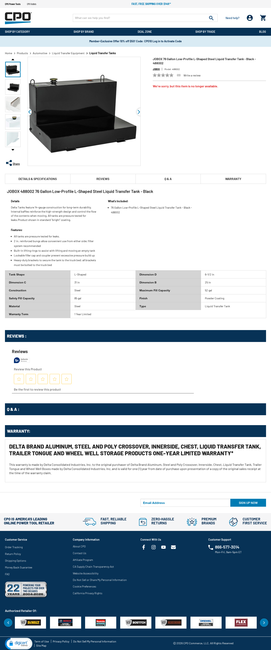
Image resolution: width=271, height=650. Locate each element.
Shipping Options (15, 560)
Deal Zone (145, 31)
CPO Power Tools (12, 4)
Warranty (233, 179)
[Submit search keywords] (211, 18)
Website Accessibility (85, 573)
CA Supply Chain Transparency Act (93, 566)
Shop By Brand (84, 31)
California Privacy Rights (87, 593)
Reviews (102, 179)
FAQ (7, 574)
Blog (262, 31)
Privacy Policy (61, 641)
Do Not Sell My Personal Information (94, 641)
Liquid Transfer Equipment (68, 53)
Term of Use (41, 641)
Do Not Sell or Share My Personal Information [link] (100, 580)
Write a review (192, 75)
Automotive (40, 53)
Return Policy (13, 554)
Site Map (41, 645)
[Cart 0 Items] (263, 17)
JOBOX (156, 69)
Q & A (168, 179)
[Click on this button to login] (250, 18)
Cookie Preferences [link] (84, 586)
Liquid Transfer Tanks (102, 53)
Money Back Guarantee (18, 567)
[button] (13, 69)
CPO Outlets (31, 4)
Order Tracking (14, 547)
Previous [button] (13, 59)
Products (22, 53)
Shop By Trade (205, 31)
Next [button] (13, 149)
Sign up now (248, 503)
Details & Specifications (37, 179)
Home (8, 53)
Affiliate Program (83, 559)
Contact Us (79, 553)
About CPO (79, 546)
